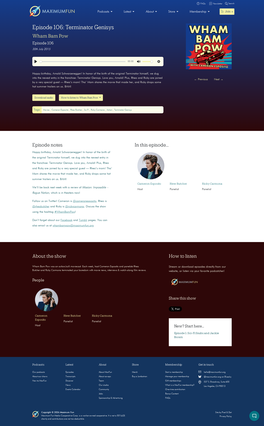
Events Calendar (73, 389)
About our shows (39, 376)
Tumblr (83, 220)
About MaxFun (105, 372)
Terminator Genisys (123, 110)
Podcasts (103, 11)
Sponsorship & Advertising (111, 398)
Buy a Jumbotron (139, 376)
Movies (46, 110)
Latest (127, 11)
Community (104, 389)
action (110, 110)
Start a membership (174, 372)
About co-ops (105, 376)
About (150, 11)
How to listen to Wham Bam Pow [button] (80, 97)
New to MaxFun (39, 381)
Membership (198, 11)
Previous (201, 79)
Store (171, 11)
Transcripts (70, 376)
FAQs (167, 398)
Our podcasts (38, 372)
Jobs (101, 394)
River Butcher (178, 183)
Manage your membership (177, 376)
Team (101, 381)
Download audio (43, 97)
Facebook (66, 220)
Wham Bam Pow (50, 36)
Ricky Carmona (98, 110)
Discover (69, 381)
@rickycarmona (74, 206)
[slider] (83, 61)
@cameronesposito (84, 201)
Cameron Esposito (60, 110)
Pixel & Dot (227, 412)
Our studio (104, 385)
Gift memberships (173, 381)
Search (231, 4)
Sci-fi (86, 110)
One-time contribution (175, 389)
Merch (135, 372)
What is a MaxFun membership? (179, 385)
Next (218, 79)
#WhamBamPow (64, 212)
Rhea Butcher (76, 110)
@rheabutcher (40, 206)
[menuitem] (105, 12)
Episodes (70, 372)
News (68, 385)
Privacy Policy (226, 416)
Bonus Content (172, 394)
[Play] (35, 61)
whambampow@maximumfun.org (73, 225)
